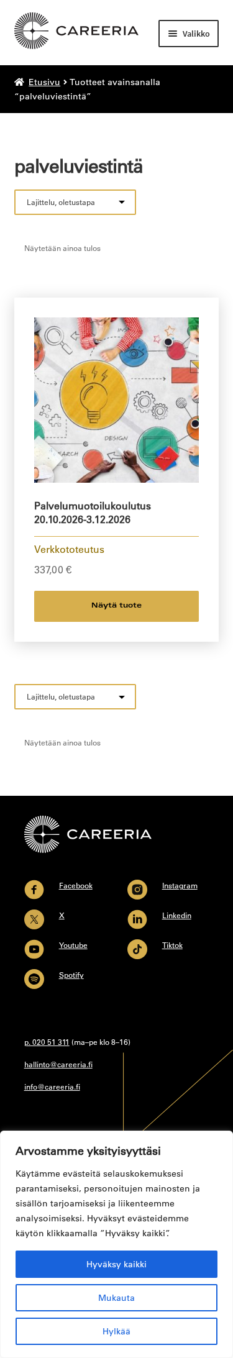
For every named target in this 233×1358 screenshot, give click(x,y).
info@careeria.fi (52, 1086)
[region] (116, 1244)
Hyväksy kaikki (116, 1264)
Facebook (76, 885)
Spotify (71, 975)
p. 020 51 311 (47, 1042)
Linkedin (176, 915)
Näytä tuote (116, 606)
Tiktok (172, 945)
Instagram (180, 885)
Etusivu (44, 82)
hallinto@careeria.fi (58, 1064)
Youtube (73, 945)
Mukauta (116, 1297)
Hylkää (116, 1331)
